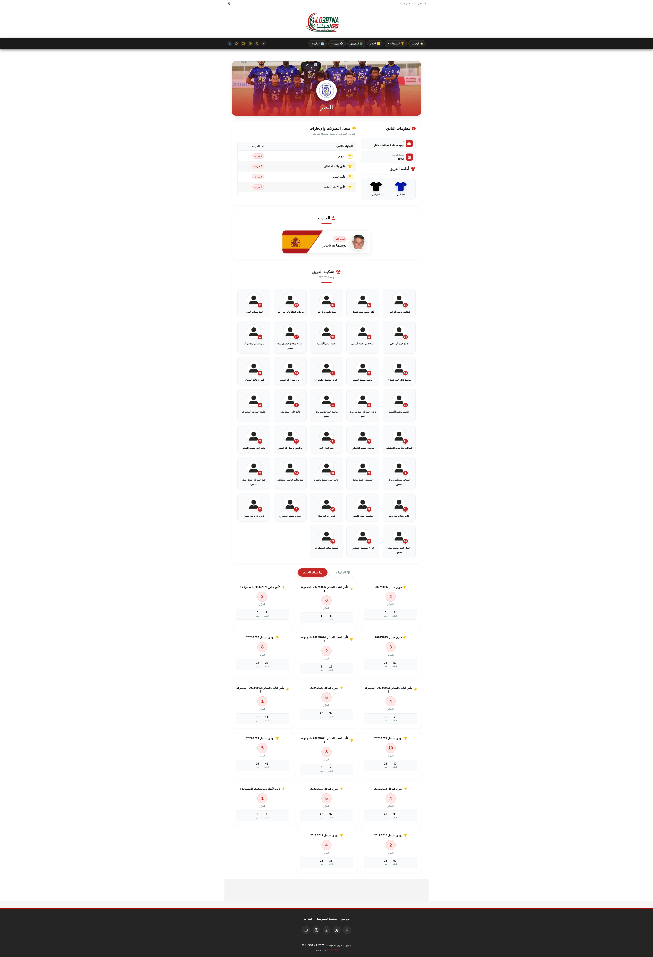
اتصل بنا (308, 918)
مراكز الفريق (310, 572)
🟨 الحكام (375, 43)
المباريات (341, 572)
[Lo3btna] (326, 22)
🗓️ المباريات (317, 43)
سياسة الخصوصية (327, 918)
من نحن (345, 918)
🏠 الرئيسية (417, 43)
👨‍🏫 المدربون (356, 43)
